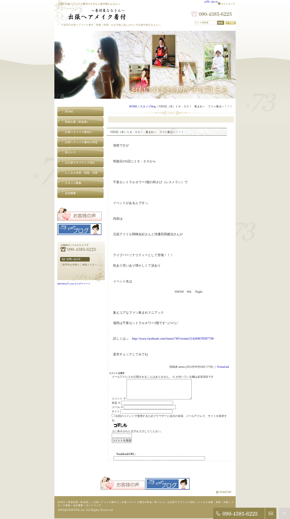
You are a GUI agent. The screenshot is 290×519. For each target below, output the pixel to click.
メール (117, 407)
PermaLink (223, 366)
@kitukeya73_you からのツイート (73, 283)
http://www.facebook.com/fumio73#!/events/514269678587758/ (173, 338)
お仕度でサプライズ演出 (181, 502)
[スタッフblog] (79, 236)
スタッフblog (148, 106)
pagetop (223, 492)
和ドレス (160, 502)
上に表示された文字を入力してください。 (137, 431)
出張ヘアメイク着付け (106, 502)
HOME (133, 106)
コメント (119, 398)
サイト (116, 411)
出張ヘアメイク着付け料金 (136, 502)
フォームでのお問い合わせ (75, 259)
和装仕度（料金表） (79, 502)
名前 (116, 402)
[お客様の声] (79, 221)
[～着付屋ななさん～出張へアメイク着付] (94, 20)
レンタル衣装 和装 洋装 (213, 502)
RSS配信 (231, 22)
